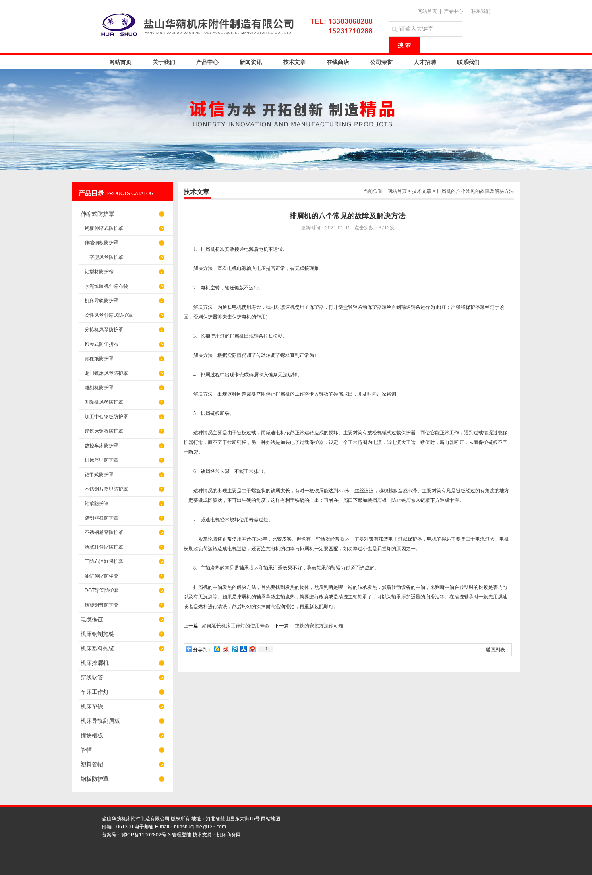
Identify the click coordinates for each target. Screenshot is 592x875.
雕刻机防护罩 (99, 387)
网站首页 (427, 11)
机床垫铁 (92, 706)
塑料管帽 (92, 764)
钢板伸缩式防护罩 (104, 228)
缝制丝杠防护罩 (101, 518)
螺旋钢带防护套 (101, 605)
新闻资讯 (251, 62)
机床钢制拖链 (97, 634)
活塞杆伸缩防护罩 (104, 547)
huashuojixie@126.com (200, 827)
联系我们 (481, 11)
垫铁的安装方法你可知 (318, 626)
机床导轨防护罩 (101, 300)
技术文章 (294, 62)
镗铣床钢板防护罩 (104, 431)
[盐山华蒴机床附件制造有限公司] (240, 24)
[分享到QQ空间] (216, 649)
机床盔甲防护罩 (101, 460)
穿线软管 (92, 677)
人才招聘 (425, 62)
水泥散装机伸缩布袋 (106, 286)
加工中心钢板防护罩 (106, 416)
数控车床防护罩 (101, 445)
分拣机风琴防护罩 (104, 329)
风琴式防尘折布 (101, 344)
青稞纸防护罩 (99, 358)
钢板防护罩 (95, 779)
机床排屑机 (95, 663)
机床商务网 (229, 835)
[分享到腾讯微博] (234, 649)
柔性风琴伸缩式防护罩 (109, 315)
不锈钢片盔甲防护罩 (106, 489)
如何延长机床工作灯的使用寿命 (235, 626)
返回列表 (495, 649)
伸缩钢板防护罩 (101, 243)
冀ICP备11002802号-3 (146, 835)
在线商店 (338, 62)
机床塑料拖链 (97, 648)
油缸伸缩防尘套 (101, 576)
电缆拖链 (92, 619)
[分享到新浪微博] (225, 649)
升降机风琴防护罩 (104, 402)
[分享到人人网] (243, 649)
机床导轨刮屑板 (100, 721)
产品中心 (453, 11)
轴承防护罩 (97, 503)
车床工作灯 (95, 692)
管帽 (86, 750)
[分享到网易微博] (252, 649)
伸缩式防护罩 (97, 213)
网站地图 (270, 818)
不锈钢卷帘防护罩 (104, 532)
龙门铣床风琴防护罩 (106, 373)
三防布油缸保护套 (104, 561)
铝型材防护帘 (99, 271)
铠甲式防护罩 (99, 474)
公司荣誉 (381, 62)
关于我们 (164, 62)
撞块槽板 (92, 735)
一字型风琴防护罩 (104, 257)
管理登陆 (181, 835)
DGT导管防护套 (102, 590)
